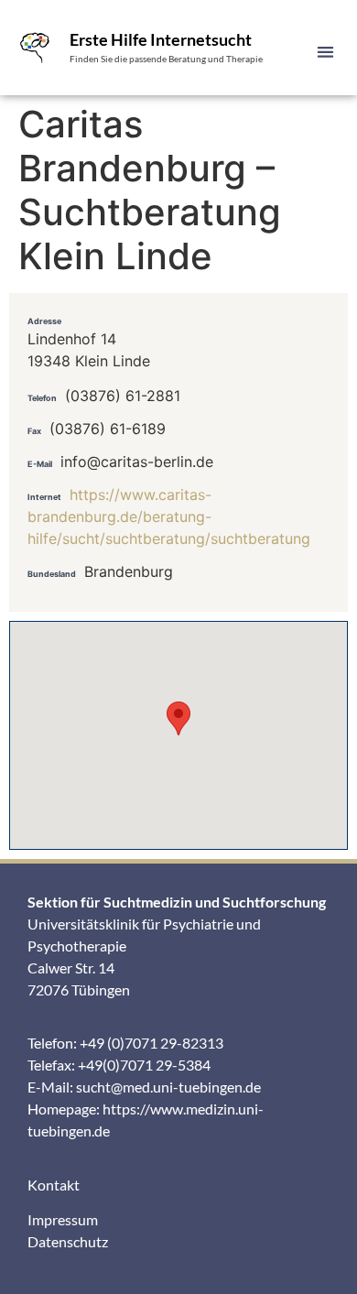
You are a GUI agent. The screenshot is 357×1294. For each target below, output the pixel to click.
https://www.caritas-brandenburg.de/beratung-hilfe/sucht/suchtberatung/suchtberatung (168, 516)
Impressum (62, 1219)
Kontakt (53, 1184)
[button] (326, 51)
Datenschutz (67, 1241)
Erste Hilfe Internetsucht (161, 39)
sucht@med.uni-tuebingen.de (168, 1086)
